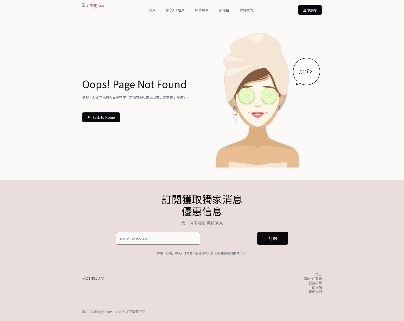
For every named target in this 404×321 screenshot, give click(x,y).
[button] (310, 10)
